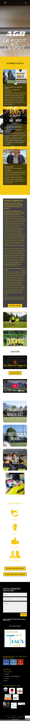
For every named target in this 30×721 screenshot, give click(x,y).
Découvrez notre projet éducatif (15, 568)
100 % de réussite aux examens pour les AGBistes (13, 127)
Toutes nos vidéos (15, 373)
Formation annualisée (15, 412)
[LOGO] (15, 646)
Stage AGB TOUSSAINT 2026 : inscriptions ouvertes (13, 88)
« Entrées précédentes (8, 188)
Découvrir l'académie (15, 305)
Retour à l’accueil (8, 671)
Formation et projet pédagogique (12, 676)
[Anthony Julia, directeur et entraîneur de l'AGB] (15, 320)
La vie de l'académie (16, 129)
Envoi (23, 615)
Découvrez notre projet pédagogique (15, 574)
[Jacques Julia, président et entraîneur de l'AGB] (15, 338)
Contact (6, 680)
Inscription (15, 482)
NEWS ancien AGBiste (9, 166)
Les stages (6, 674)
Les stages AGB (15, 89)
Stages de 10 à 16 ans (15, 436)
